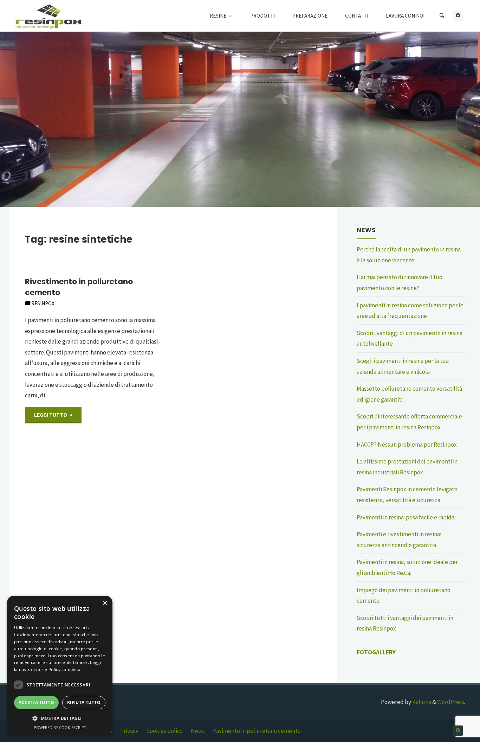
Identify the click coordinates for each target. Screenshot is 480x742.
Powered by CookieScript (60, 727)
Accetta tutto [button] (36, 702)
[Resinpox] (48, 16)
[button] (59, 718)
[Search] (442, 16)
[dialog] (59, 665)
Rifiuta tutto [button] (83, 702)
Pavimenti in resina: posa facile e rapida (405, 517)
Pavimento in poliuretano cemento (257, 731)
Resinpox (42, 303)
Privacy (129, 731)
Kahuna (421, 702)
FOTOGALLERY (376, 652)
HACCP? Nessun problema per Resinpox (407, 444)
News (198, 731)
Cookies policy (165, 731)
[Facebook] (458, 16)
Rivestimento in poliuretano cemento (79, 287)
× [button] (104, 603)
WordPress (450, 702)
